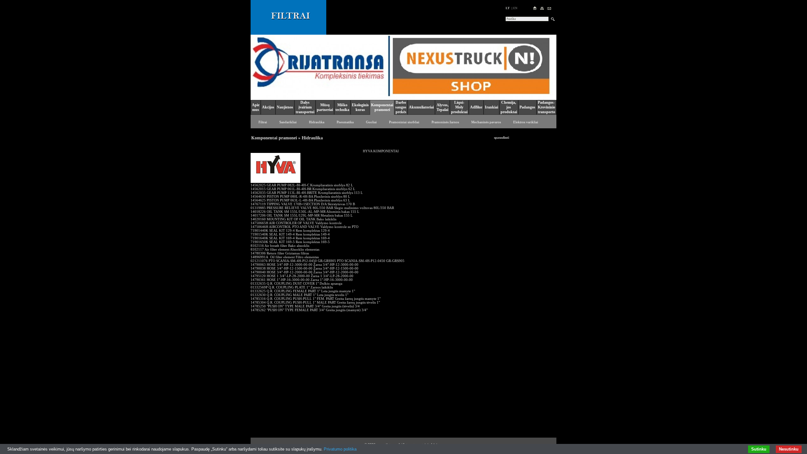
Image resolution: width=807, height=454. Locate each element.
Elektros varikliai (525, 122)
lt (508, 8)
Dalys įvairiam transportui (305, 107)
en (515, 8)
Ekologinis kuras (360, 107)
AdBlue (476, 107)
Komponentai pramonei (382, 107)
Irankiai (491, 107)
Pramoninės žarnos (445, 122)
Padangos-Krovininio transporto (546, 107)
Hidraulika (316, 122)
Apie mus (255, 107)
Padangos (527, 107)
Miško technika (342, 107)
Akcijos (268, 107)
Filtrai (262, 122)
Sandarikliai (288, 122)
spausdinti (501, 137)
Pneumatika (345, 122)
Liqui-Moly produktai (459, 107)
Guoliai (371, 122)
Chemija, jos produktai (509, 107)
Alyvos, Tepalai (443, 107)
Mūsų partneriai (325, 107)
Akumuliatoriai (421, 107)
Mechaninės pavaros (486, 122)
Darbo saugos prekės (400, 107)
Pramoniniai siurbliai (404, 122)
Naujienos (285, 107)
